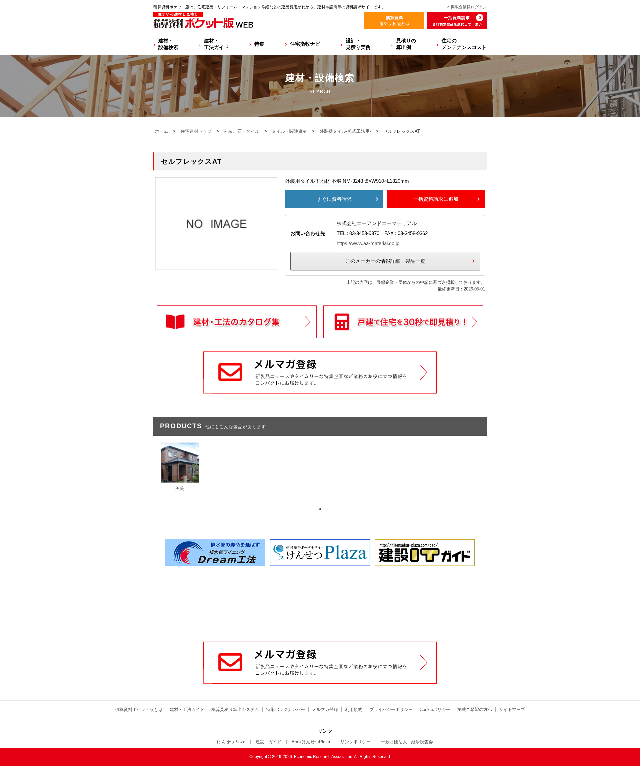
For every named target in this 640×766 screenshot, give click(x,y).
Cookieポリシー (435, 709)
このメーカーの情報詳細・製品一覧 (385, 261)
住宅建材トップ (196, 131)
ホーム (161, 131)
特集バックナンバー (285, 709)
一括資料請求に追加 (435, 199)
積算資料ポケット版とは (139, 709)
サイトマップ (512, 709)
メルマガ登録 (325, 709)
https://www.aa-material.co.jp (368, 243)
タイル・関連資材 (289, 131)
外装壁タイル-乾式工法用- (345, 131)
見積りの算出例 (406, 44)
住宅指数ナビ (305, 44)
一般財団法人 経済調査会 (407, 741)
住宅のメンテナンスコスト (464, 44)
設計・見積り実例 (358, 44)
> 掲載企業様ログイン (467, 7)
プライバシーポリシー (391, 709)
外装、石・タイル (241, 131)
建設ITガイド (268, 741)
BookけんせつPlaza (311, 741)
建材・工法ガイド (216, 44)
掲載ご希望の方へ (474, 709)
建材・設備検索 (168, 44)
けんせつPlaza (231, 741)
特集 (259, 44)
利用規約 (353, 709)
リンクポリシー (355, 741)
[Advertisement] (320, 591)
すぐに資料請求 (334, 199)
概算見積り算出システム (235, 709)
